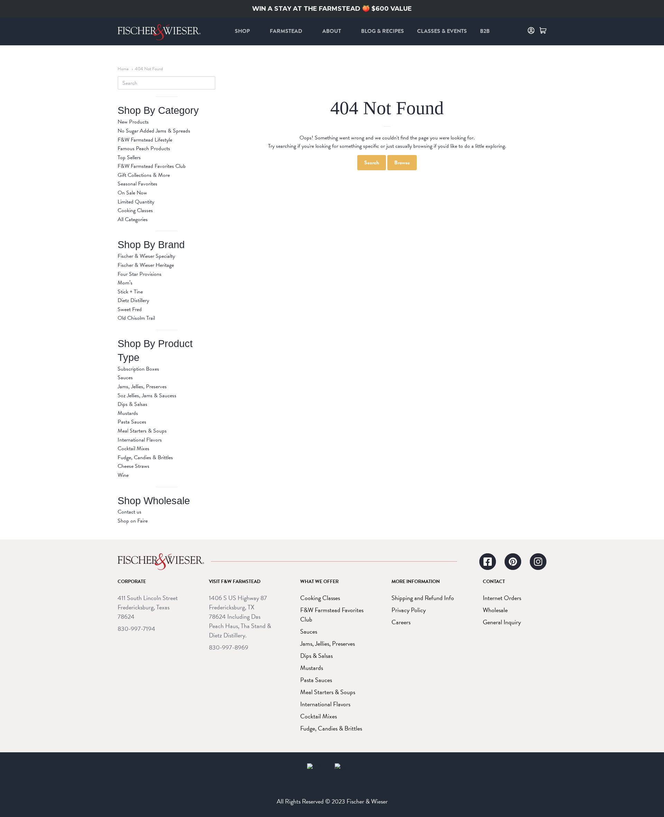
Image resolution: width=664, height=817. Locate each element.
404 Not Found (149, 68)
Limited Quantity (136, 202)
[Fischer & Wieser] (161, 561)
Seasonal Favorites (137, 184)
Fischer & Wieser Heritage (146, 265)
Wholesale (495, 610)
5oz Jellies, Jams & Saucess (147, 395)
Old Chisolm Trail (136, 318)
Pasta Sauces (132, 422)
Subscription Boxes (138, 369)
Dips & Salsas (132, 404)
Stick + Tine (130, 292)
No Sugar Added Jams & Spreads (154, 131)
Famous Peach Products (144, 148)
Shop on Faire (133, 521)
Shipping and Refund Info (422, 597)
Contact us (129, 512)
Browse (402, 162)
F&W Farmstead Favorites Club (152, 166)
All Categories (133, 219)
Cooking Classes (135, 210)
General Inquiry (502, 622)
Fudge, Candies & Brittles (145, 457)
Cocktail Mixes (133, 448)
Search (371, 162)
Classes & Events (442, 31)
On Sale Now (132, 193)
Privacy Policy (408, 610)
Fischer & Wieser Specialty (146, 256)
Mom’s (125, 283)
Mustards (128, 413)
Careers (401, 622)
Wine (123, 475)
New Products (133, 122)
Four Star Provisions (140, 274)
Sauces (125, 377)
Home (123, 68)
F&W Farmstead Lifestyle (145, 140)
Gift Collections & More (144, 175)
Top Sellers (129, 157)
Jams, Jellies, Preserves (142, 386)
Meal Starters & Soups (142, 431)
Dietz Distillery (133, 300)
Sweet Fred (130, 309)
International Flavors (140, 440)
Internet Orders (502, 597)
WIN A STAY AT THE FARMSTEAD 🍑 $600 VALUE (332, 8)
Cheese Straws (133, 466)
